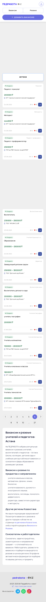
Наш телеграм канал (23, 586)
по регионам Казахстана (25, 522)
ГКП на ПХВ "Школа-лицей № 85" (17, 150)
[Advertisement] (23, 48)
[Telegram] (18, 591)
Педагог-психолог (12, 89)
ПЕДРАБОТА (9, 4)
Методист (8, 115)
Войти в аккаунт (41, 4)
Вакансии (13, 10)
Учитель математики (12, 340)
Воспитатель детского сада (16, 290)
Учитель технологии (12, 392)
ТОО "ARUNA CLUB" (12, 223)
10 (23, 422)
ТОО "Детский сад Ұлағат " (15, 273)
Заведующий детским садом (16, 264)
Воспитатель (9, 215)
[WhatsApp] (23, 591)
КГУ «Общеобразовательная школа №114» (20, 375)
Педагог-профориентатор (15, 141)
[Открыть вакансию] (40, 104)
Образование (9, 241)
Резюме (33, 10)
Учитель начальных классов (16, 366)
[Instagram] (29, 591)
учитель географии (12, 316)
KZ (20, 4)
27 (35, 422)
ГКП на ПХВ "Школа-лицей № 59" (17, 349)
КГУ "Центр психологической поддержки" (20, 98)
